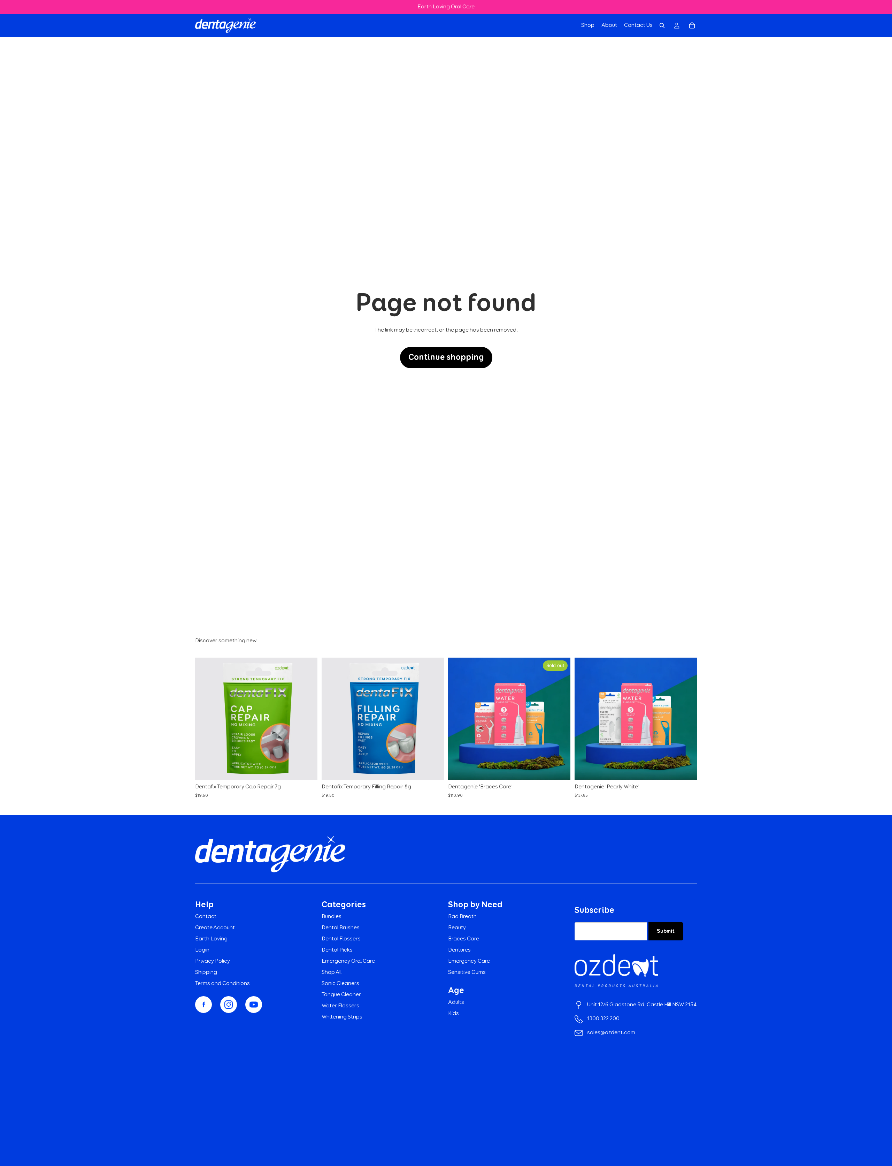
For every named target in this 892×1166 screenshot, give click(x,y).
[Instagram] (228, 1004)
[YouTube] (253, 1004)
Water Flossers (340, 1006)
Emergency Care (469, 961)
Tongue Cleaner (341, 995)
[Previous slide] (458, 719)
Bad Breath (462, 916)
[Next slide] (559, 719)
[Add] (306, 769)
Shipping (206, 972)
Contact (205, 916)
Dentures (459, 950)
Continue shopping (446, 357)
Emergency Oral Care (348, 961)
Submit (666, 931)
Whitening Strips (342, 1017)
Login (202, 950)
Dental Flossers (341, 939)
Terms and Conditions (222, 983)
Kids (453, 1013)
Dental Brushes (341, 928)
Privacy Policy (212, 961)
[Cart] (692, 25)
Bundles (331, 916)
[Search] (662, 25)
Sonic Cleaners (340, 983)
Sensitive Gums (467, 972)
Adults (456, 1002)
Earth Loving (211, 939)
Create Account (215, 928)
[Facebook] (203, 1004)
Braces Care (463, 939)
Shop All (331, 972)
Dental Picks (337, 950)
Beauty (457, 928)
